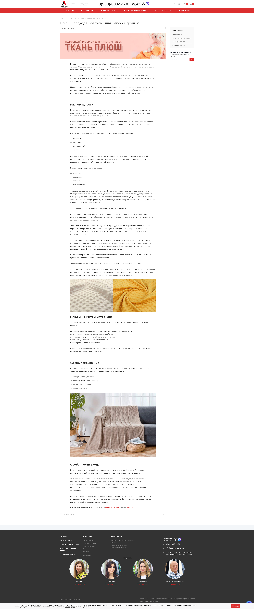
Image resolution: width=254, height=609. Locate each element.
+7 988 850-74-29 (79, 584)
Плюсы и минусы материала (181, 38)
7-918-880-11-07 (175, 584)
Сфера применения (178, 41)
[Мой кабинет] (179, 4)
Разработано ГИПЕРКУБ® (149, 601)
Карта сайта (87, 555)
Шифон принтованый (69, 544)
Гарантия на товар (89, 546)
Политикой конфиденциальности (94, 605)
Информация (116, 536)
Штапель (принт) (67, 554)
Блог (84, 549)
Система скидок (88, 540)
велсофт (130, 507)
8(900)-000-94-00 (114, 4)
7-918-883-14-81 (111, 584)
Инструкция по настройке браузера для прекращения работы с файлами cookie (167, 598)
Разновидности (177, 34)
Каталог (64, 536)
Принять (235, 606)
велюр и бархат (112, 507)
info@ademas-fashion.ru (175, 548)
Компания (87, 536)
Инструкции (70, 607)
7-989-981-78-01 (143, 584)
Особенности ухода (178, 45)
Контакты (86, 551)
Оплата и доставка (89, 543)
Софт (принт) (66, 540)
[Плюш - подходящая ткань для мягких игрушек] (113, 46)
